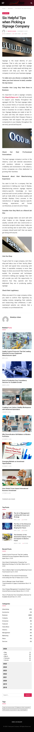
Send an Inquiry (17, 722)
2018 (5, 687)
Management (6, 632)
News (4, 638)
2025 (5, 664)
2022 (5, 674)
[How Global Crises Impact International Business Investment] (17, 477)
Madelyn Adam (12, 31)
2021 (5, 677)
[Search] (31, 3)
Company (5, 618)
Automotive (5, 612)
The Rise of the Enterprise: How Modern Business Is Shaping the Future (22, 526)
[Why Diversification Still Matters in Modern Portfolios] (17, 423)
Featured (5, 624)
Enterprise (5, 621)
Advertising (5, 609)
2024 (5, 667)
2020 (5, 681)
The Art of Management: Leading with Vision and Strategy (22, 515)
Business (6, 13)
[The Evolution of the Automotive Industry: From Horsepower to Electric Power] (7, 537)
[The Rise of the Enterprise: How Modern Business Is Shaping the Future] (7, 526)
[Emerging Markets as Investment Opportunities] (17, 450)
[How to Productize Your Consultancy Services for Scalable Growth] (17, 369)
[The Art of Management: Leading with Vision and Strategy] (7, 515)
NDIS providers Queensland (9, 709)
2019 (5, 684)
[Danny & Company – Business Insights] (17, 3)
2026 (5, 649)
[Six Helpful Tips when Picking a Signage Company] (17, 47)
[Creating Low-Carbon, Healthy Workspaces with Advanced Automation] (17, 396)
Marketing (5, 635)
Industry (4, 629)
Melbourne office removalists (23, 707)
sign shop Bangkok (22, 709)
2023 (5, 670)
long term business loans (9, 707)
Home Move (5, 627)
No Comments (8, 33)
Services (4, 641)
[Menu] (3, 3)
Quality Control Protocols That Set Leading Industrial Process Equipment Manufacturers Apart (16, 353)
